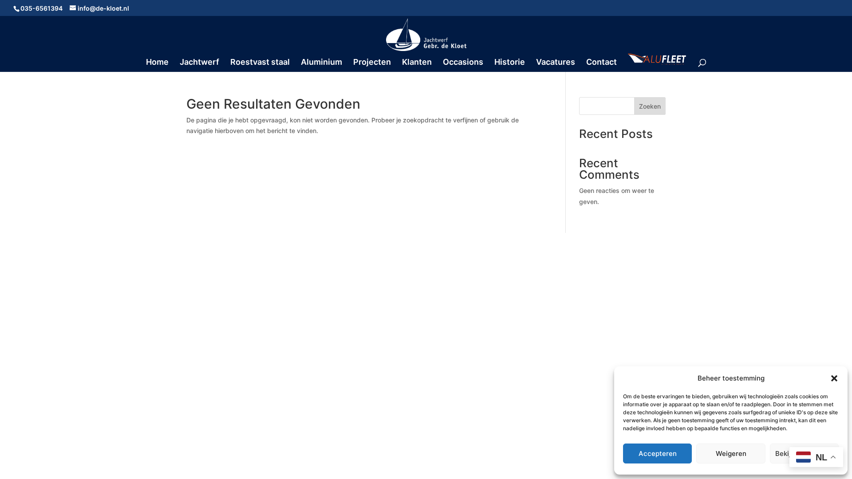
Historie (509, 63)
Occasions (463, 63)
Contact (601, 63)
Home (157, 63)
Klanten (417, 63)
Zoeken (650, 106)
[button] (834, 378)
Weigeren (731, 453)
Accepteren (658, 453)
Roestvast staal (260, 63)
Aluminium (321, 63)
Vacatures (555, 63)
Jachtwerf (199, 63)
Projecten (372, 63)
